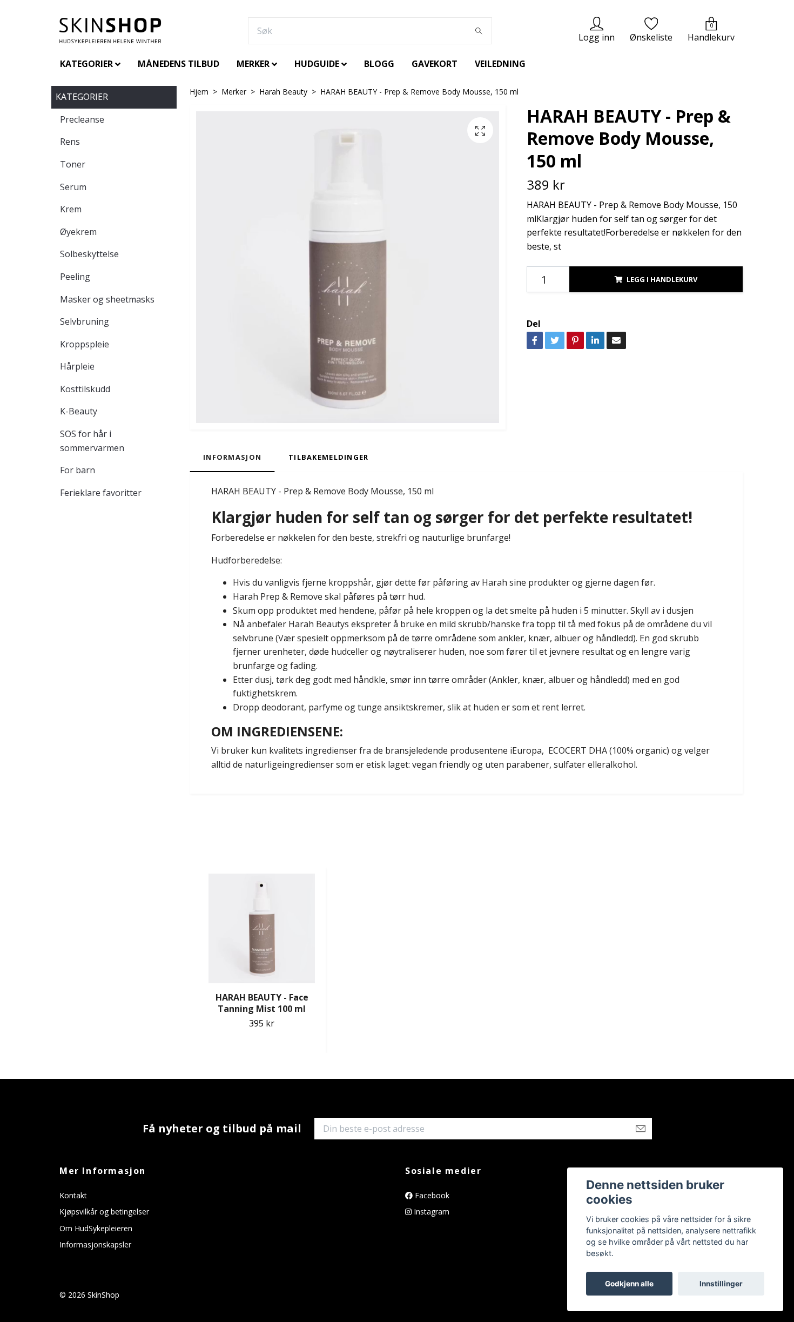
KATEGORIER (86, 64)
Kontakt (73, 1195)
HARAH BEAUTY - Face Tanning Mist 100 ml (262, 1003)
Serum (73, 187)
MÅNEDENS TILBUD (178, 64)
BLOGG (379, 64)
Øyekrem (78, 232)
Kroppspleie (84, 344)
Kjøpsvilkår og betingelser (104, 1211)
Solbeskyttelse (89, 254)
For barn (77, 470)
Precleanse (82, 119)
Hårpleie (77, 366)
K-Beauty (78, 411)
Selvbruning (84, 321)
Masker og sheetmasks (107, 299)
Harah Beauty (283, 91)
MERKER (253, 64)
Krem (71, 209)
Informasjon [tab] (232, 457)
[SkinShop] (110, 30)
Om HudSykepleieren (95, 1228)
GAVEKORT (434, 64)
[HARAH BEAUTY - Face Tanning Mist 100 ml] (261, 929)
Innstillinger (721, 1283)
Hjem (199, 91)
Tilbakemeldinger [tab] (328, 457)
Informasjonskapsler (95, 1244)
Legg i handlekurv (662, 279)
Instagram (430, 1211)
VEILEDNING (500, 64)
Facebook (431, 1195)
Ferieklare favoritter (101, 493)
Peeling (75, 277)
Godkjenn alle (629, 1283)
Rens (70, 141)
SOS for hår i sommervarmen (92, 441)
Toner (72, 164)
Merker (233, 91)
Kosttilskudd (85, 389)
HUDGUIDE (316, 64)
